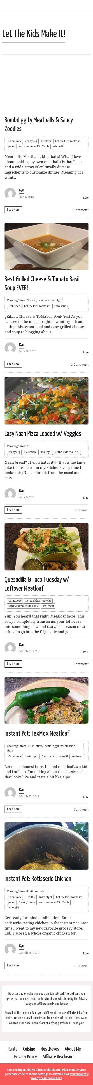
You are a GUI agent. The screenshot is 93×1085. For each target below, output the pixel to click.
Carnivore (14, 141)
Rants (13, 1049)
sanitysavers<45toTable (34, 146)
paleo (11, 146)
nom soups (60, 306)
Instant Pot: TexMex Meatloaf (37, 733)
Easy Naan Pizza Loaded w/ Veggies (43, 433)
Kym (21, 190)
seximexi (48, 606)
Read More (13, 209)
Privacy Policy (25, 1056)
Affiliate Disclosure (58, 1056)
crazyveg (31, 141)
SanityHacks (27, 902)
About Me (73, 1049)
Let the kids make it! (68, 141)
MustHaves (49, 1049)
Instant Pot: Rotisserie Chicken (38, 878)
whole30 (58, 146)
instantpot (31, 756)
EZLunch (14, 306)
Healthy (46, 141)
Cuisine (29, 1049)
